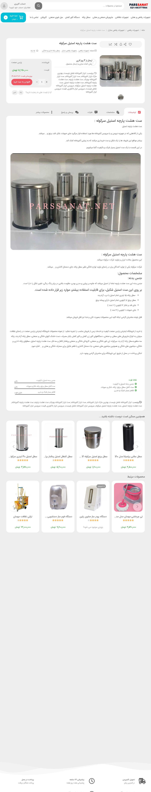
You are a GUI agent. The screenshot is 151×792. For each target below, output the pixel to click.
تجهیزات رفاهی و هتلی (140, 17)
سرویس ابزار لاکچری (76, 89)
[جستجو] (38, 6)
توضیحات (132, 112)
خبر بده (121, 44)
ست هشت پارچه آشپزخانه (22, 402)
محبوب (130, 44)
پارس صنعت (16, 62)
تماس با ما (34, 17)
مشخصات (110, 112)
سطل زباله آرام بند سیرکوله (122, 341)
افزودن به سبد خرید (22, 81)
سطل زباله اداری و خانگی (51, 50)
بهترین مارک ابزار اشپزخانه (97, 402)
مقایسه (115, 44)
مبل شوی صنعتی (56, 17)
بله (21, 92)
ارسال (125, 44)
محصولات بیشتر (43, 112)
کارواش (44, 17)
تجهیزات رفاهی (133, 30)
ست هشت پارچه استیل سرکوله (78, 84)
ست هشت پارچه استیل (74, 82)
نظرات (90, 112)
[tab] (134, 112)
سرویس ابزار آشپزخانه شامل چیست (80, 406)
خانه (143, 30)
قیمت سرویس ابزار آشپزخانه (34, 406)
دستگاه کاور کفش (72, 17)
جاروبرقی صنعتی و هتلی (103, 17)
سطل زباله (86, 17)
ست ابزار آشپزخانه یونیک (60, 402)
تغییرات (110, 44)
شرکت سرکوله (108, 260)
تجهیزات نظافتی (122, 17)
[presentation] (137, 446)
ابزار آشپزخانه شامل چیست (75, 73)
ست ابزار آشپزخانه (72, 76)
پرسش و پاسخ (67, 112)
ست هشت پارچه (76, 79)
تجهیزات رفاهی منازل (116, 30)
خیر (14, 92)
